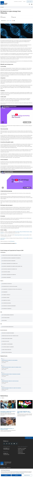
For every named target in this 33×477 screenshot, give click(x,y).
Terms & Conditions (21, 449)
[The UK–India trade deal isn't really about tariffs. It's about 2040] (25, 404)
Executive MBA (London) (5, 317)
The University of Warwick (18, 1)
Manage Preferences (27, 475)
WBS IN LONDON (30, 1)
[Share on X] (7, 20)
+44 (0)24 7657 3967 (6, 454)
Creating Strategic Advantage (7, 352)
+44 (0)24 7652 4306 (6, 449)
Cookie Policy (22, 473)
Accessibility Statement (22, 448)
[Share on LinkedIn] (10, 20)
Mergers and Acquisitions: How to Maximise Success (10, 335)
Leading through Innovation (6, 349)
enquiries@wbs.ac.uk (6, 448)
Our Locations (2, 467)
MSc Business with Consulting (7, 283)
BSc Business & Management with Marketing (9, 274)
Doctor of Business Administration (7, 326)
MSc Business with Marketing (6, 308)
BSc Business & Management (6, 277)
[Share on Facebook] (9, 20)
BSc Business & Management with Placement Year (9, 263)
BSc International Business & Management (8, 260)
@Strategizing (12, 241)
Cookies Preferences (21, 453)
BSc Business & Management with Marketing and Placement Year (12, 266)
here (15, 243)
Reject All (16, 475)
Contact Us (8, 467)
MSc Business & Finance (5, 297)
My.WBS (24, 1)
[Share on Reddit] (12, 20)
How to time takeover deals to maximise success (7, 429)
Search (29, 4)
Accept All (6, 475)
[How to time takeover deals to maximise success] (8, 421)
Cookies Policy (20, 452)
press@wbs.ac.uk (5, 453)
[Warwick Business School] (3, 3)
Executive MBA (4, 320)
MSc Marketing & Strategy (6, 300)
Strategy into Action (5, 341)
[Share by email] (14, 20)
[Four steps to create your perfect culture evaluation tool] (8, 404)
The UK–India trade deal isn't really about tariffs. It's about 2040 (24, 412)
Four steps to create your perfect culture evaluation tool (8, 412)
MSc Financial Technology (6, 294)
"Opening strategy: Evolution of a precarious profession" (21, 234)
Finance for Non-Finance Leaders (7, 338)
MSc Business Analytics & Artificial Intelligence (9, 286)
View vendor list (18, 473)
